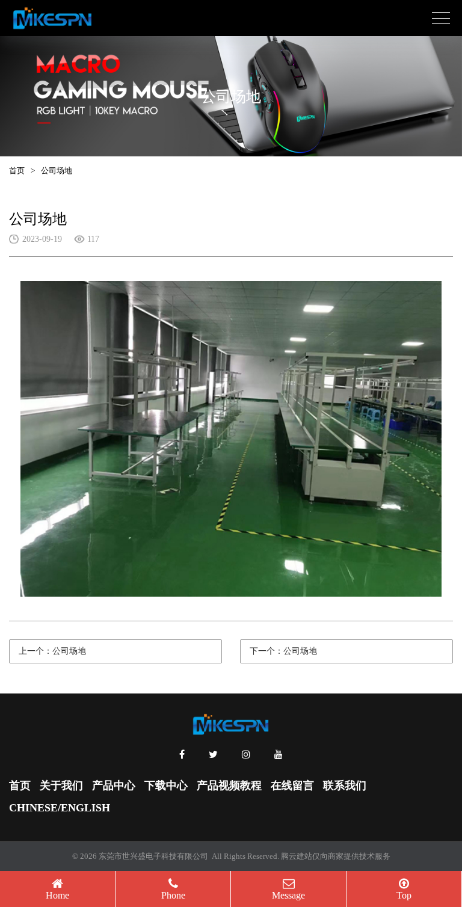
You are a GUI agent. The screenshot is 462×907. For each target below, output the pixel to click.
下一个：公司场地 (283, 651)
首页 (17, 170)
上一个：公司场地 (52, 651)
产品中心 (113, 785)
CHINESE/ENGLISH (59, 808)
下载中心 (166, 785)
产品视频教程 (229, 785)
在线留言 (292, 785)
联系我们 (344, 785)
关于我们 (61, 785)
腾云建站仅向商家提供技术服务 (335, 856)
